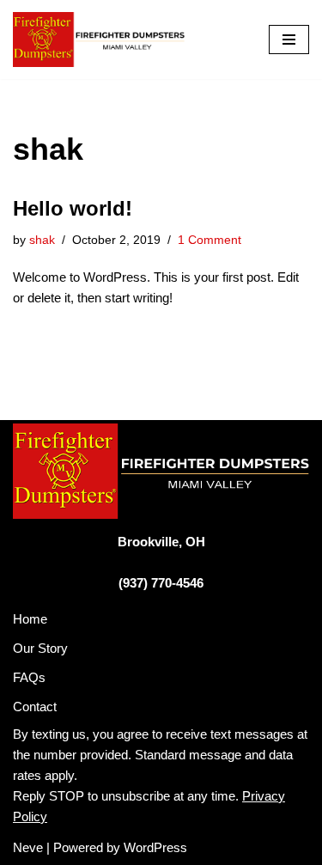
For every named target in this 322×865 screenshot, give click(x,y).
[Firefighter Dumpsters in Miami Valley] (99, 39)
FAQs (29, 677)
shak (42, 240)
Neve (28, 847)
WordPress (155, 847)
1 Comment (209, 240)
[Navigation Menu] (289, 39)
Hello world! (72, 208)
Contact (35, 706)
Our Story (40, 648)
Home (30, 619)
